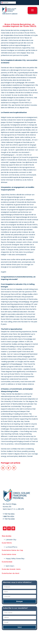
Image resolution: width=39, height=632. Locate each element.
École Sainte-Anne (9, 554)
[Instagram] (9, 528)
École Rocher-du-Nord (10, 573)
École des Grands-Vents (11, 569)
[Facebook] (5, 528)
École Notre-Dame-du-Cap (12, 550)
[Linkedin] (13, 528)
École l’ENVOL (7, 543)
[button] (3, 468)
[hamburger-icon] (32, 10)
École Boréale (7, 562)
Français (5, 2)
